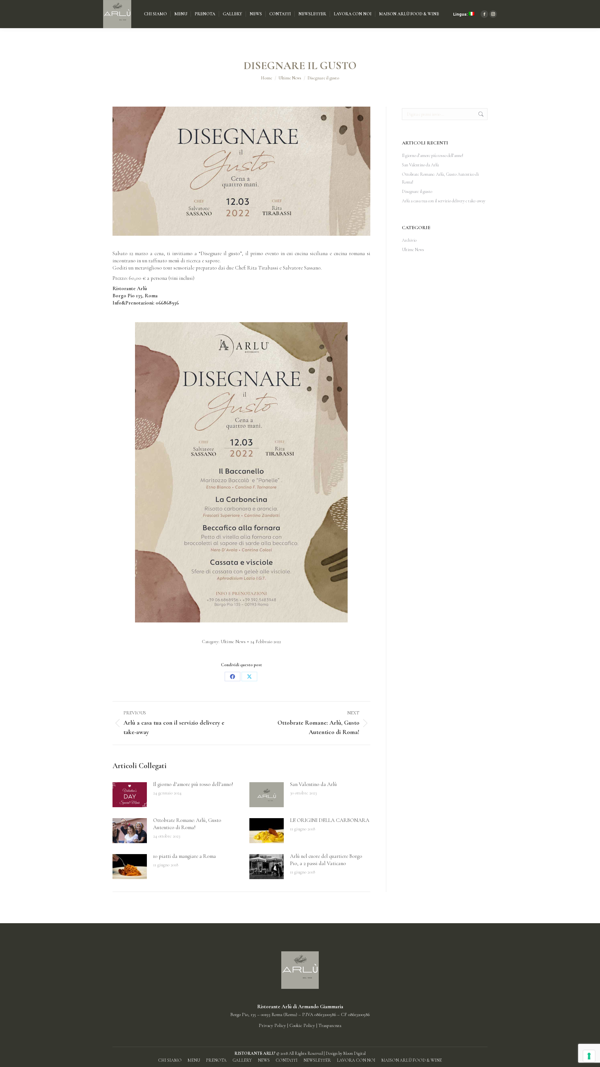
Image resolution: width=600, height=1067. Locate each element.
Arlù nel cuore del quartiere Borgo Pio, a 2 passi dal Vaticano (326, 860)
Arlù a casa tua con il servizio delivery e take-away (443, 201)
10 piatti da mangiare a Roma (184, 856)
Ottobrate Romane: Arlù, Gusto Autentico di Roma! (187, 824)
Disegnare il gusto (417, 191)
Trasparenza (329, 1025)
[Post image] (129, 794)
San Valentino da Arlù (313, 784)
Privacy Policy (272, 1025)
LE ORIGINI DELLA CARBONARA (329, 820)
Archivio (409, 240)
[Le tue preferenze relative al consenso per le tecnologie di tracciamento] (589, 1056)
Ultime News (233, 641)
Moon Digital (354, 1053)
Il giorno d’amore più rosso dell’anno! (193, 784)
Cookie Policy (302, 1025)
